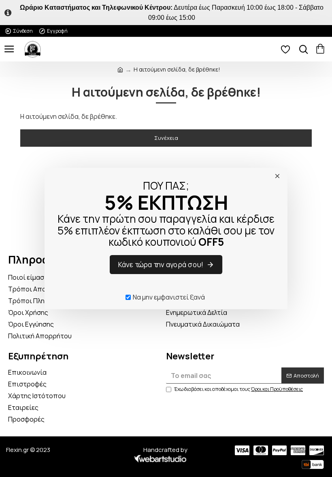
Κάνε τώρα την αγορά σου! (161, 265)
